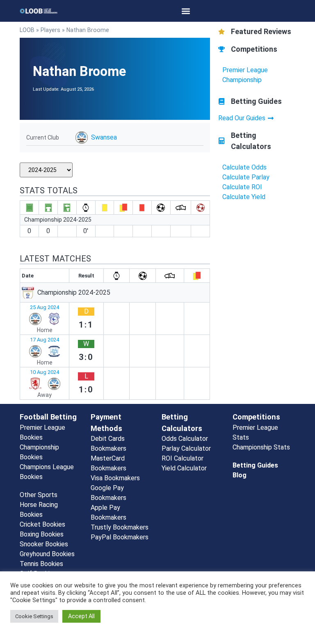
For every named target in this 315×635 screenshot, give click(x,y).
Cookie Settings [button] (34, 616)
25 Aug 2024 (44, 307)
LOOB (27, 30)
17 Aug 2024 (44, 340)
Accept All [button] (81, 616)
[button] (186, 11)
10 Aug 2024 (44, 372)
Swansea (104, 137)
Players (50, 30)
